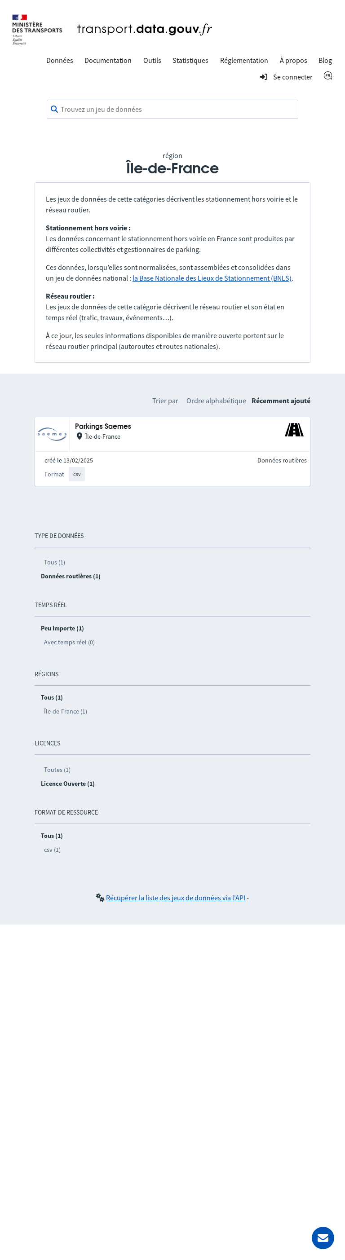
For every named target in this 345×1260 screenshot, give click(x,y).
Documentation (108, 60)
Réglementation (244, 60)
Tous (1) (54, 562)
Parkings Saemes (103, 426)
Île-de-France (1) (65, 711)
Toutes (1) (57, 770)
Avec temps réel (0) (69, 642)
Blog (325, 60)
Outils (152, 60)
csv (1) (52, 850)
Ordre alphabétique (216, 400)
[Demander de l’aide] (323, 1238)
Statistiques (190, 60)
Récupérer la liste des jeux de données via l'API (175, 897)
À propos (293, 60)
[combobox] (172, 109)
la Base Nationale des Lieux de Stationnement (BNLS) (212, 277)
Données (59, 60)
